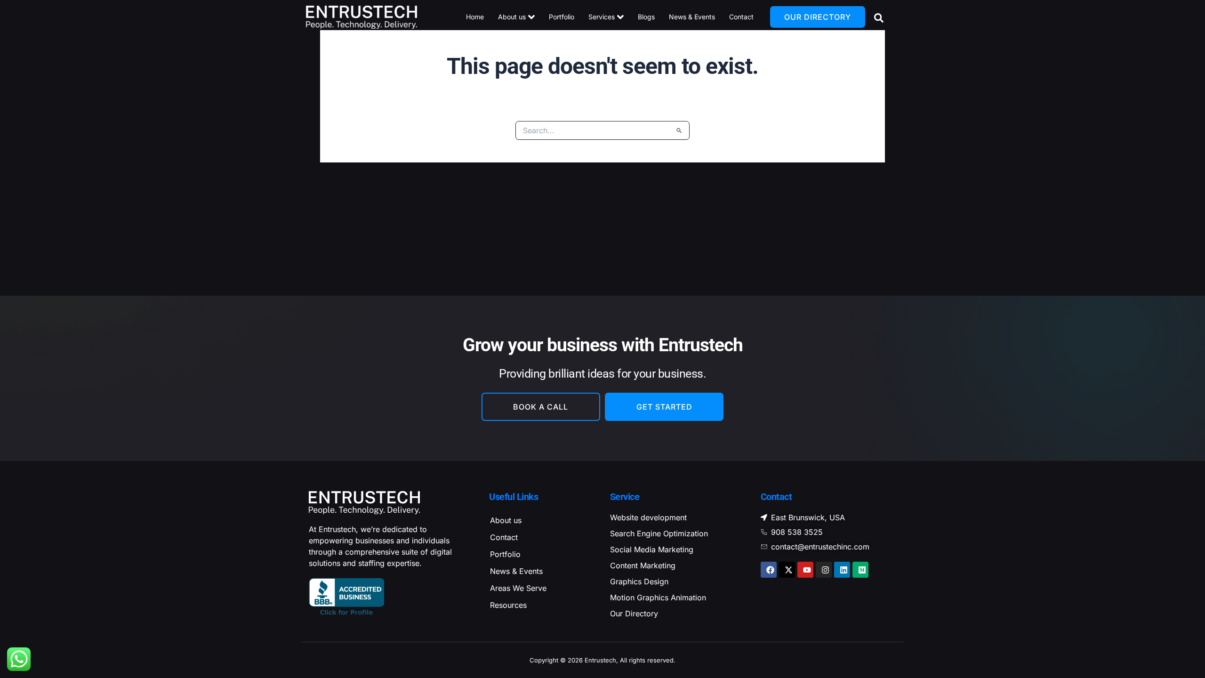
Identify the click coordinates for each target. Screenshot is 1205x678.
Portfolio (505, 554)
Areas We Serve (518, 588)
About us (506, 520)
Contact (504, 537)
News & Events (516, 571)
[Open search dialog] (877, 17)
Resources (508, 605)
